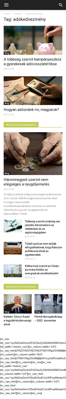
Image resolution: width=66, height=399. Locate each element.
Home (7, 13)
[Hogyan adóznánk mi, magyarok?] (33, 90)
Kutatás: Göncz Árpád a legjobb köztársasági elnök (17, 320)
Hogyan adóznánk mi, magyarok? (31, 109)
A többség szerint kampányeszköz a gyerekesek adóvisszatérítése (32, 61)
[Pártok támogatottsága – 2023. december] (48, 304)
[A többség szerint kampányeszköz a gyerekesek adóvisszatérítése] (33, 40)
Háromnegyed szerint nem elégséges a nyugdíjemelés (26, 181)
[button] (61, 5)
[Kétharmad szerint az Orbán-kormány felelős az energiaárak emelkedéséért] (13, 270)
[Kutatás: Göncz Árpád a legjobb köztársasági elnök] (18, 304)
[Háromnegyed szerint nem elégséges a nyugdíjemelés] (33, 153)
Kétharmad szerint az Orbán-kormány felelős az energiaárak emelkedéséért (42, 270)
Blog (7, 53)
